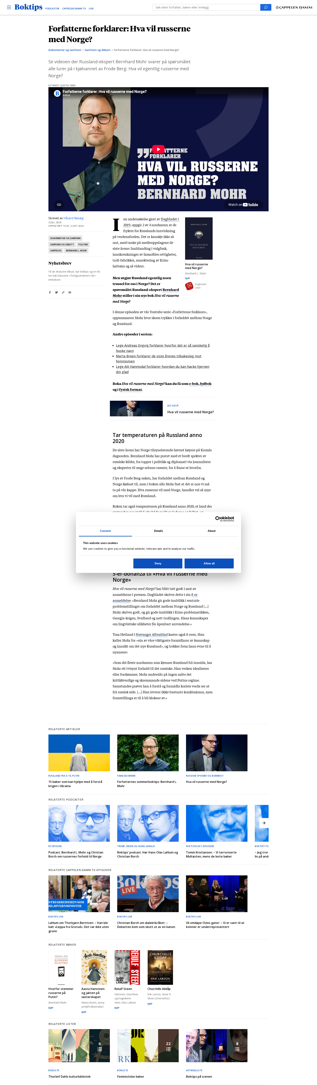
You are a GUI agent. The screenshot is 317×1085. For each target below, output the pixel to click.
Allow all (209, 563)
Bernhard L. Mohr (76, 250)
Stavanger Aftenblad (152, 634)
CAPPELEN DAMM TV (74, 8)
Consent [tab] (105, 530)
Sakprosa (55, 250)
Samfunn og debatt (97, 50)
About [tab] (212, 530)
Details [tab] (158, 530)
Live (91, 8)
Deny (158, 563)
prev (53, 823)
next (264, 823)
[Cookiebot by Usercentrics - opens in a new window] (218, 519)
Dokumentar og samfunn (64, 50)
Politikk (83, 244)
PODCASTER (52, 8)
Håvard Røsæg (73, 218)
